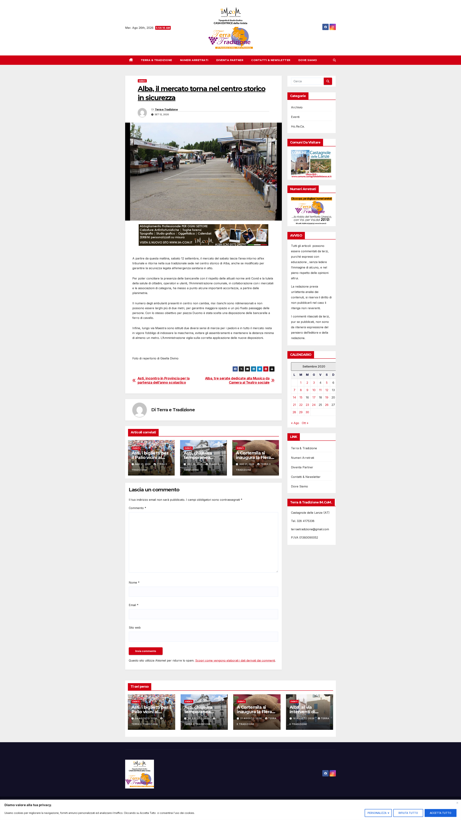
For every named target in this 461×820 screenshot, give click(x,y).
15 (300, 397)
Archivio (297, 107)
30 (307, 412)
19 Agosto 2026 (304, 718)
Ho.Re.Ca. (298, 126)
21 (294, 405)
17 (313, 397)
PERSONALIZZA (377, 812)
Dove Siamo (307, 60)
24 (314, 405)
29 (301, 412)
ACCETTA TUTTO (440, 812)
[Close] (457, 803)
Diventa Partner (229, 60)
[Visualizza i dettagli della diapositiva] (203, 235)
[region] (230, 810)
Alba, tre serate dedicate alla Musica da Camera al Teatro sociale (237, 380)
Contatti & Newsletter (270, 60)
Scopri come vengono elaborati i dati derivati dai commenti (235, 660)
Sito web (135, 627)
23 (307, 405)
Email (133, 605)
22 (301, 405)
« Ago (295, 423)
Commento (137, 508)
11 (320, 390)
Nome (134, 582)
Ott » (305, 423)
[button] (334, 60)
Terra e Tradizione (166, 109)
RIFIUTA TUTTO (408, 812)
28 (294, 412)
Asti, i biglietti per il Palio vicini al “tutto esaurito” (150, 457)
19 (326, 397)
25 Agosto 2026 (146, 718)
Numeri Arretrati (194, 60)
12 (326, 390)
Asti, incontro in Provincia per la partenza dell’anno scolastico (164, 380)
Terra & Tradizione (156, 60)
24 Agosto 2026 (199, 718)
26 (326, 405)
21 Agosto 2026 (251, 718)
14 (294, 397)
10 (313, 390)
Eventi (142, 81)
